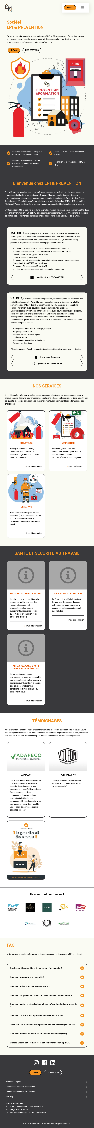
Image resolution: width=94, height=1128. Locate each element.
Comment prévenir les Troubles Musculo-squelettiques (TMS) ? (39, 1034)
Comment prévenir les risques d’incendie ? (30, 986)
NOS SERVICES (32, 50)
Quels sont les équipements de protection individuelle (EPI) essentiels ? (43, 1025)
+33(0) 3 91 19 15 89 (19, 1109)
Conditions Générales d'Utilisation (20, 1086)
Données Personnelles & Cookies (20, 1092)
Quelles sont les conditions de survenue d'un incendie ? (36, 968)
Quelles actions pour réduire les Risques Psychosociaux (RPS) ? (40, 1043)
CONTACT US (53, 1072)
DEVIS (70, 8)
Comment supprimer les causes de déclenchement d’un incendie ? (41, 995)
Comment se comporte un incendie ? (27, 977)
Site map (9, 1097)
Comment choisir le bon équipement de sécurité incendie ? (37, 1015)
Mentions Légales (13, 1081)
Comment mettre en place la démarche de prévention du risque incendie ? (43, 1005)
